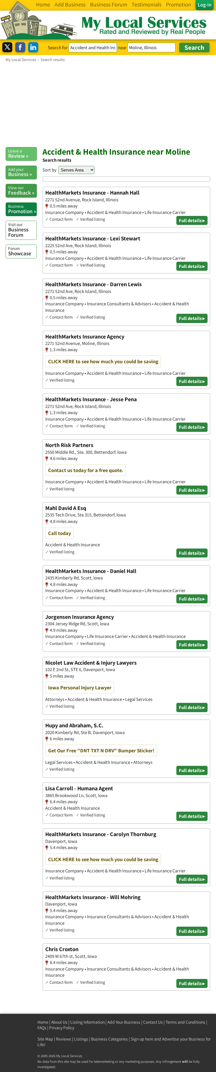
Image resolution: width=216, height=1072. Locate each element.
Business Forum (18, 230)
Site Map (45, 1039)
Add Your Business (123, 1022)
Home (42, 1022)
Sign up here (142, 1039)
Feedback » (21, 190)
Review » (18, 153)
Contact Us (153, 1022)
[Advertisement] (108, 104)
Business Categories (109, 1039)
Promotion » (22, 209)
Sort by (49, 170)
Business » (20, 172)
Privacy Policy (61, 1027)
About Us (59, 1022)
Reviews (63, 1039)
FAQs (41, 1027)
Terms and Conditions (185, 1022)
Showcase (19, 251)
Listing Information (87, 1022)
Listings (81, 1039)
